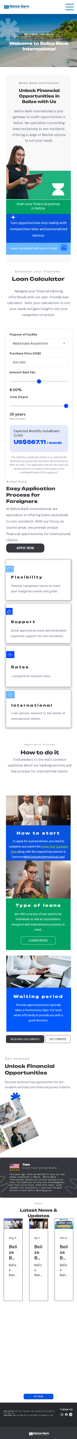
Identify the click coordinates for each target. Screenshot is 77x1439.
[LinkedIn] (70, 1414)
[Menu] (70, 7)
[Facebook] (66, 1414)
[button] (25, 1039)
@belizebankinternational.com (44, 857)
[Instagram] (62, 1414)
